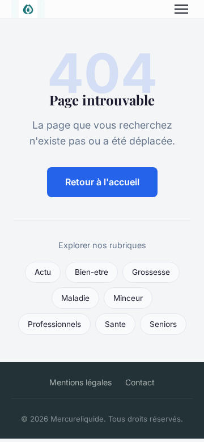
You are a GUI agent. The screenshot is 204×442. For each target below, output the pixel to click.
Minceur (128, 298)
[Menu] (181, 9)
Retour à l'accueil (102, 182)
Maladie (75, 298)
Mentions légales (80, 382)
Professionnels (54, 324)
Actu (43, 272)
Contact (140, 382)
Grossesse (151, 272)
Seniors (163, 324)
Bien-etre (91, 272)
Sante (115, 324)
